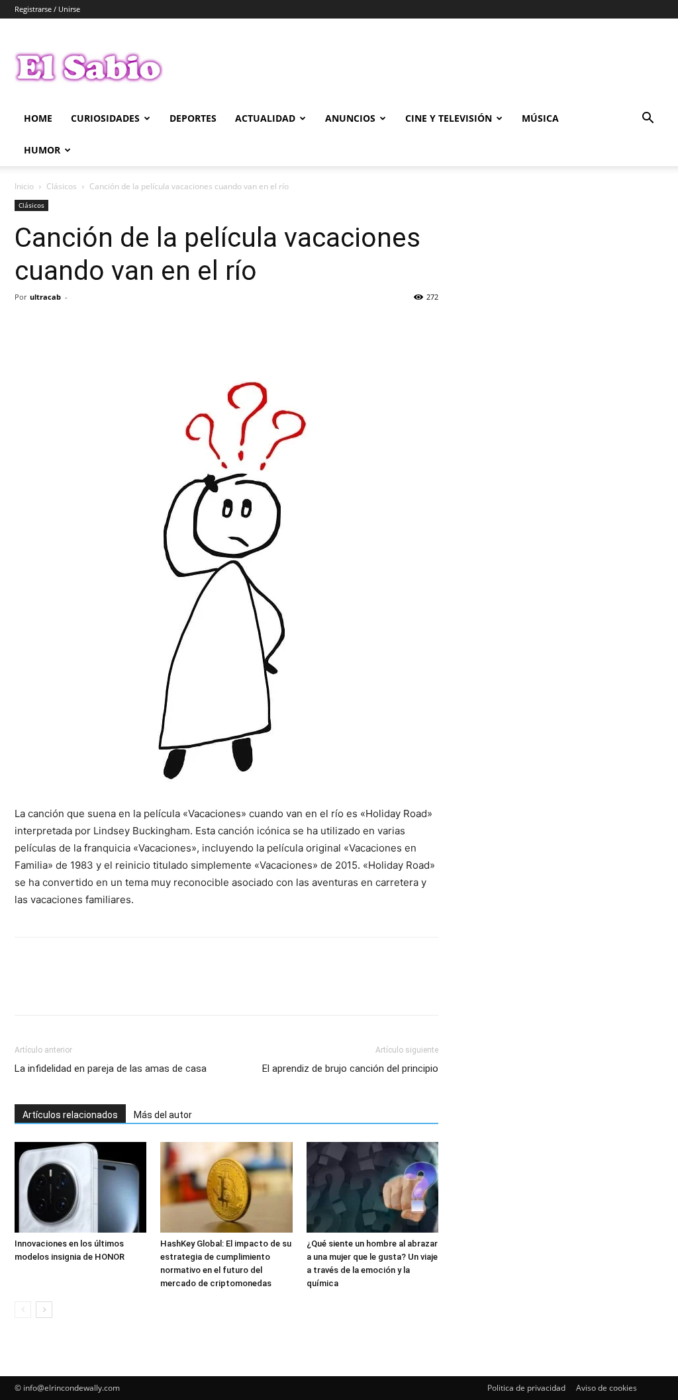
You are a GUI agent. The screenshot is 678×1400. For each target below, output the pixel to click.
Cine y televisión (448, 118)
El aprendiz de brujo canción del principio (350, 1068)
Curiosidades (105, 118)
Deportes (193, 118)
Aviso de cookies (606, 1387)
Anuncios (350, 118)
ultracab (45, 297)
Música (540, 118)
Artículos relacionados (70, 1115)
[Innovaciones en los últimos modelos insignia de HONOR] (80, 1187)
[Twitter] (58, 327)
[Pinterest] (88, 327)
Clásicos (61, 186)
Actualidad (265, 118)
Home (38, 118)
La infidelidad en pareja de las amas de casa (111, 1068)
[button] (647, 119)
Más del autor (163, 1115)
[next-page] (44, 1309)
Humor (42, 150)
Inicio (24, 186)
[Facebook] (28, 327)
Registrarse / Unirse (47, 9)
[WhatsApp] (119, 327)
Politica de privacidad (526, 1387)
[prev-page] (23, 1309)
